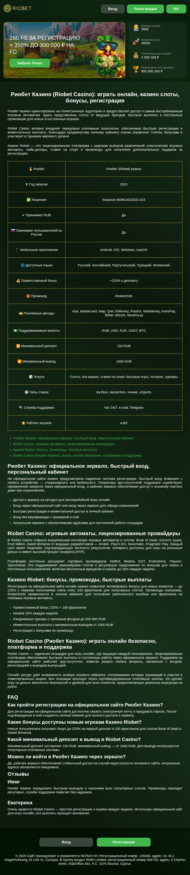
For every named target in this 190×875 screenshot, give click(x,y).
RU (176, 9)
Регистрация (145, 9)
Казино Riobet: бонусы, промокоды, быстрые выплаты (55, 450)
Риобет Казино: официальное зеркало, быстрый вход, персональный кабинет (73, 438)
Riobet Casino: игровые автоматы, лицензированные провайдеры (64, 444)
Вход (112, 9)
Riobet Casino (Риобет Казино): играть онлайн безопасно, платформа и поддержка (77, 455)
